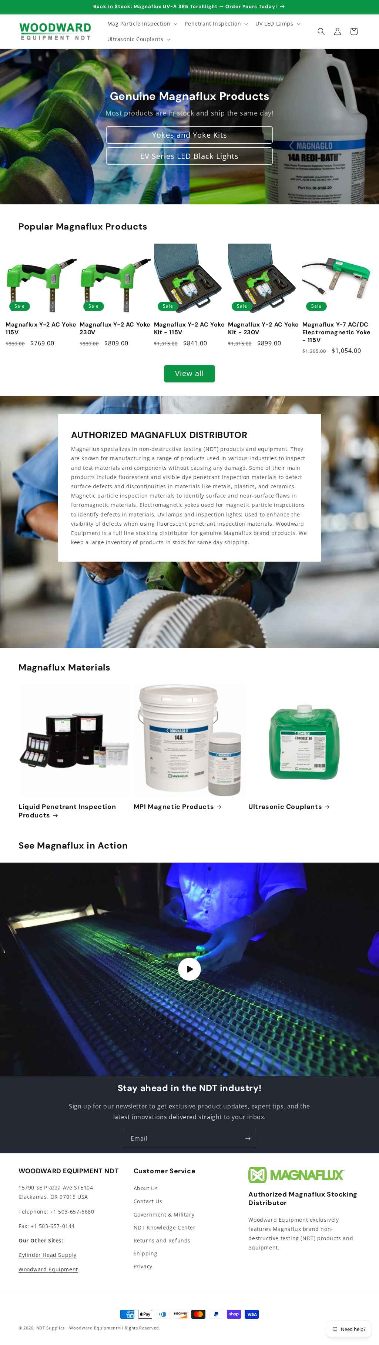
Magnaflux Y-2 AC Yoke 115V (41, 328)
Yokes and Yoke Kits (189, 135)
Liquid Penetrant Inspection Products (67, 811)
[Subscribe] (247, 1138)
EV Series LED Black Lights (189, 156)
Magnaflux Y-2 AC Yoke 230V (115, 328)
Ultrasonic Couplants (285, 807)
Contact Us (148, 1201)
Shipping (146, 1253)
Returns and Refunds (162, 1240)
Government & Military (164, 1214)
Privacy (143, 1266)
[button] (142, 23)
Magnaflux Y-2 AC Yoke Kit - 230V (263, 328)
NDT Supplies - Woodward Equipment (77, 1328)
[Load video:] (189, 969)
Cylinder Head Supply (48, 1254)
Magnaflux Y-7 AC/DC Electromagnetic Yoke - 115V (336, 332)
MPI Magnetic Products (174, 807)
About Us (146, 1188)
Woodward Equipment (48, 1269)
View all (189, 373)
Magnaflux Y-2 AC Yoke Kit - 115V (189, 328)
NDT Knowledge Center (165, 1227)
